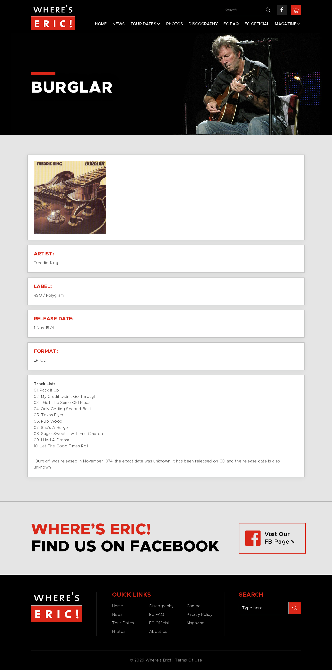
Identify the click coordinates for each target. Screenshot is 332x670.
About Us (158, 632)
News (119, 24)
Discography (203, 24)
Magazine (286, 24)
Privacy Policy (199, 615)
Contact (194, 606)
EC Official (257, 24)
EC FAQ (231, 24)
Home (101, 24)
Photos (174, 24)
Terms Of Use (188, 660)
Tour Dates (143, 24)
